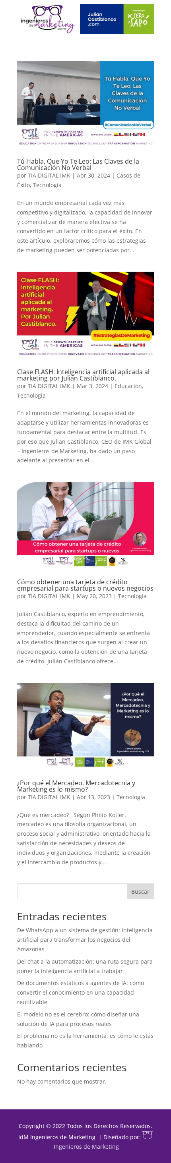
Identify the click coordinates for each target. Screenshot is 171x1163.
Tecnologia (47, 185)
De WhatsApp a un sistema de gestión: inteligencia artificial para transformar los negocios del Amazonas (85, 939)
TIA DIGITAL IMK (49, 175)
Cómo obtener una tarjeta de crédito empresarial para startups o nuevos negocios (85, 585)
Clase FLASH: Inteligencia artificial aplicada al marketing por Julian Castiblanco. (83, 375)
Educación (128, 386)
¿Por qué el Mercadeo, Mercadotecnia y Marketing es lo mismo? (76, 786)
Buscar (140, 891)
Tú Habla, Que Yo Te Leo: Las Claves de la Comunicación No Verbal (78, 164)
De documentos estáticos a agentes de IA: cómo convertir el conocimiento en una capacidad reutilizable (80, 992)
